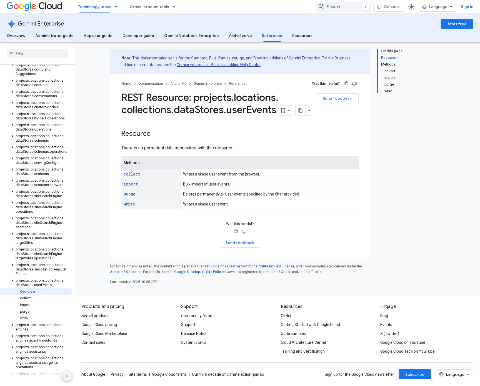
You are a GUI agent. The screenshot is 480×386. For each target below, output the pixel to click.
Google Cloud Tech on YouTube (407, 351)
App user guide (98, 35)
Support (188, 324)
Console (392, 6)
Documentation (150, 83)
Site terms (138, 374)
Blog (384, 316)
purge (130, 194)
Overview (16, 35)
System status (194, 342)
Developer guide (138, 35)
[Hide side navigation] (66, 376)
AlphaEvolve (240, 35)
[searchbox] (37, 53)
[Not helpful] (354, 83)
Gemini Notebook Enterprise (191, 35)
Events (386, 324)
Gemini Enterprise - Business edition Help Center (219, 64)
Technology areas (94, 6)
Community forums (198, 316)
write (129, 204)
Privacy (117, 374)
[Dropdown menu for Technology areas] (118, 6)
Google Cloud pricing (99, 324)
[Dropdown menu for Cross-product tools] (175, 6)
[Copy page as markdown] (301, 110)
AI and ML (178, 83)
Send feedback (337, 98)
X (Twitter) (389, 333)
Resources (302, 35)
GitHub (286, 316)
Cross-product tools (149, 6)
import (131, 184)
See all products (95, 316)
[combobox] (343, 7)
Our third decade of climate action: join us (228, 374)
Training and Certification (303, 351)
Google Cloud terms (169, 374)
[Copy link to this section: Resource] (156, 134)
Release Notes (193, 333)
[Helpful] (346, 83)
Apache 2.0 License (125, 272)
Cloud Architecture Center (303, 342)
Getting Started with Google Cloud (310, 324)
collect (132, 174)
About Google (93, 374)
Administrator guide (54, 35)
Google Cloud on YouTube (402, 342)
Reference (272, 35)
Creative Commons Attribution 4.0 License (260, 266)
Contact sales (93, 342)
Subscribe (414, 374)
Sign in (467, 6)
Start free (457, 23)
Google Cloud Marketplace (104, 333)
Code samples (293, 333)
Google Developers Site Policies (200, 272)
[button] (36, 69)
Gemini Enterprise (41, 23)
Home (126, 83)
